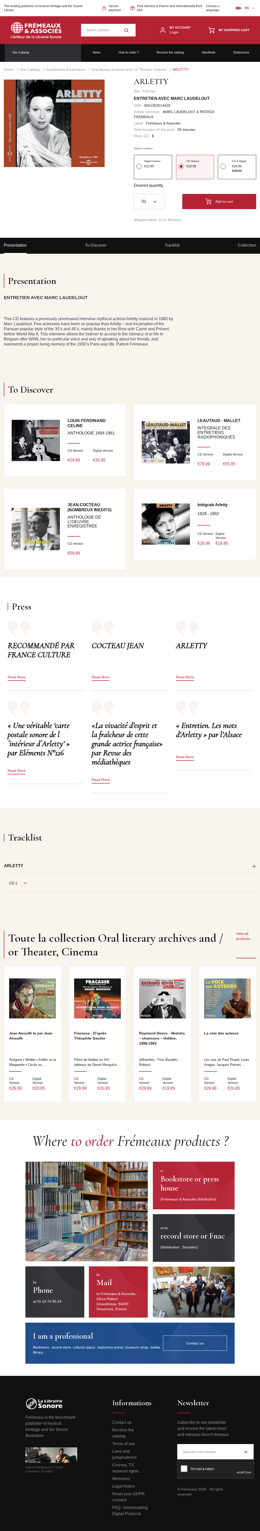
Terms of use (123, 1444)
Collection (247, 245)
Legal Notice (123, 1486)
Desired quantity (148, 185)
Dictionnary (241, 52)
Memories (121, 1479)
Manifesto (208, 52)
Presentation (15, 245)
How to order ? (129, 52)
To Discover (95, 245)
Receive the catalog (170, 52)
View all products (243, 936)
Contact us (122, 1422)
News (97, 52)
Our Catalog (20, 52)
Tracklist (172, 245)
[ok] (245, 1451)
